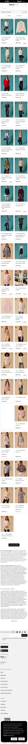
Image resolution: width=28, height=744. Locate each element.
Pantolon (3, 710)
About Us (3, 678)
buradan (5, 735)
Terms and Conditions (6, 690)
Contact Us (3, 701)
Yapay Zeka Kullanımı (6, 693)
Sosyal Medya (4, 681)
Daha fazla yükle (14, 545)
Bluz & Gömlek (6, 12)
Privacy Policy (4, 687)
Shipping (3, 704)
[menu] (2, 4)
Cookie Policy (4, 684)
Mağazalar (3, 675)
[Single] (23, 12)
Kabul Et (22, 739)
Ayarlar (14, 739)
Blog (2, 672)
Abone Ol (24, 635)
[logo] (14, 5)
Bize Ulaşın (3, 707)
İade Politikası (4, 713)
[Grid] (26, 12)
